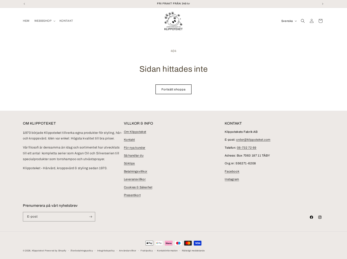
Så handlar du (134, 155)
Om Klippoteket (135, 131)
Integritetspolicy (106, 250)
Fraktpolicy (147, 250)
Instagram (232, 179)
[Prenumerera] (90, 216)
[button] (44, 21)
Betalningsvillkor (135, 171)
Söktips (129, 163)
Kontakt (129, 139)
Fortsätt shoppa (173, 89)
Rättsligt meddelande (193, 250)
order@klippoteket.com (253, 139)
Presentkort (132, 195)
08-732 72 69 (246, 147)
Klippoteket (38, 250)
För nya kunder (134, 147)
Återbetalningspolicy (81, 250)
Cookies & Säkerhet (138, 187)
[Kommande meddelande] (322, 4)
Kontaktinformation (167, 250)
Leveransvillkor (135, 179)
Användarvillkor (128, 250)
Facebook (232, 171)
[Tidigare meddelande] (24, 4)
